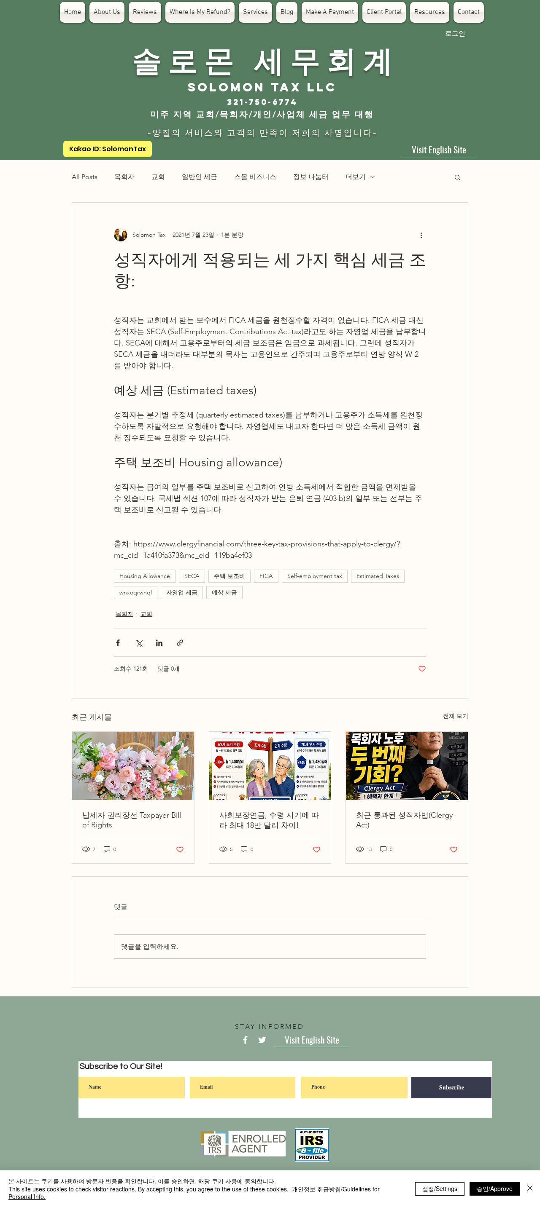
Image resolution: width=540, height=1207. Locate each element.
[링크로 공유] (180, 643)
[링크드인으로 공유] (159, 643)
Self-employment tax (314, 576)
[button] (458, 177)
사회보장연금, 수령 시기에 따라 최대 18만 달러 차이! (269, 820)
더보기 (356, 177)
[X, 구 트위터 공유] (139, 643)
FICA (266, 576)
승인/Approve (495, 1188)
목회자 (124, 177)
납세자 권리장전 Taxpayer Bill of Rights (131, 820)
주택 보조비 (229, 576)
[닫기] (530, 1188)
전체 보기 (455, 716)
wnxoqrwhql (135, 592)
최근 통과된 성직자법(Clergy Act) (404, 820)
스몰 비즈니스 (255, 177)
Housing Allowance (144, 576)
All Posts (84, 177)
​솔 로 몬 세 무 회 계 (262, 59)
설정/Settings (439, 1188)
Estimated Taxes (377, 576)
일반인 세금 (199, 177)
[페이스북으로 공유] (118, 643)
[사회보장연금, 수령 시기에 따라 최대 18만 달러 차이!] (270, 766)
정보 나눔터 (311, 177)
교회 (158, 177)
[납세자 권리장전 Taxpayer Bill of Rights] (133, 766)
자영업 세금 (181, 592)
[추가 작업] (421, 235)
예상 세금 (224, 592)
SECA (192, 576)
